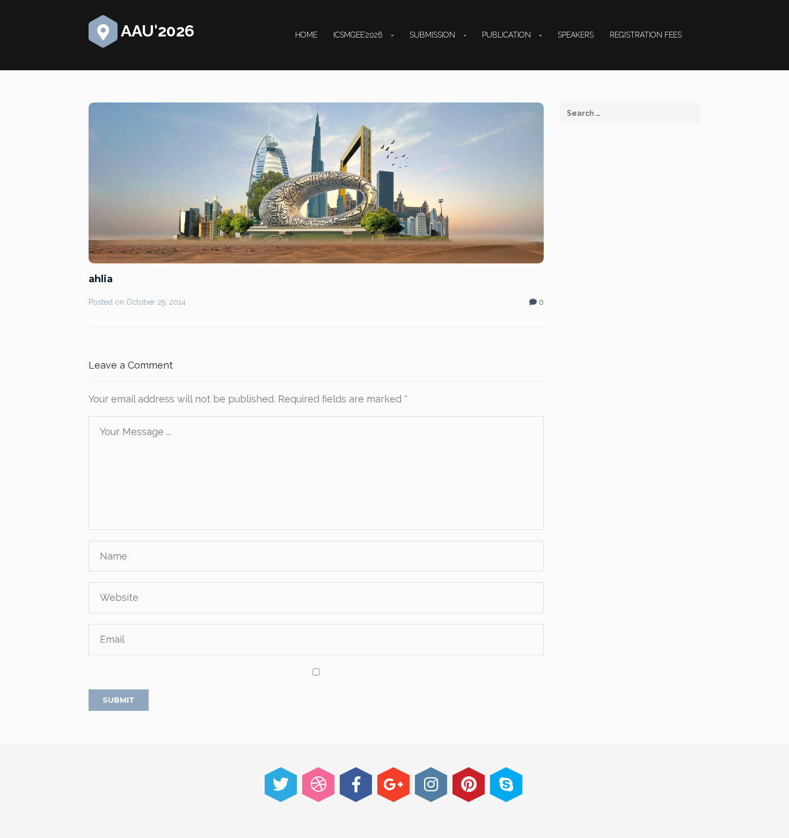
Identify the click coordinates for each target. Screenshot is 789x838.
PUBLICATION (506, 35)
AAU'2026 (156, 30)
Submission (432, 35)
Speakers (576, 35)
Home (306, 35)
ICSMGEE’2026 (358, 35)
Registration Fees (646, 35)
